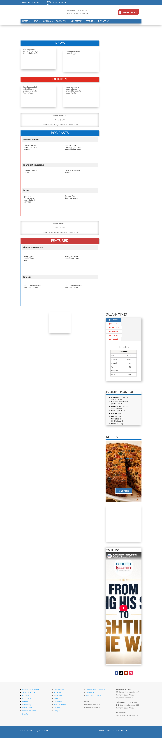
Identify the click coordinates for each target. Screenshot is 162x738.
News (35, 21)
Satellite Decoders (29, 692)
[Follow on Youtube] (126, 673)
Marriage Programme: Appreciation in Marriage (30, 199)
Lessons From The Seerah (31, 171)
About (101, 730)
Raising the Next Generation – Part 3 (73, 257)
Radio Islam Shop (29, 711)
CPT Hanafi (113, 335)
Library (57, 708)
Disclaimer (110, 730)
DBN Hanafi (114, 327)
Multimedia (76, 21)
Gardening (26, 705)
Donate (102, 21)
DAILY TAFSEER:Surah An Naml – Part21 (32, 286)
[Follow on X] (121, 673)
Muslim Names (60, 705)
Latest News (59, 689)
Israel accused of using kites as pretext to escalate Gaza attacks (30, 90)
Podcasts (61, 21)
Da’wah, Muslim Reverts (95, 689)
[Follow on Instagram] (131, 673)
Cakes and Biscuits (125, 458)
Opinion (47, 21)
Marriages (58, 695)
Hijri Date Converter (94, 695)
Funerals (57, 692)
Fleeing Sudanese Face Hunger (73, 52)
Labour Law (26, 698)
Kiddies (25, 701)
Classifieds (58, 701)
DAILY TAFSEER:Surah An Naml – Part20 (73, 286)
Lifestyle (89, 21)
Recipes (57, 711)
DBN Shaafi (113, 331)
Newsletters (59, 698)
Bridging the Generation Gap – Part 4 (31, 258)
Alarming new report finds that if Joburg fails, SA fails (31, 51)
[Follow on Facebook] (116, 673)
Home (25, 21)
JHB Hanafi (113, 320)
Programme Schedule (30, 689)
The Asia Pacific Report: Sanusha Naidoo (30, 147)
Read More (123, 490)
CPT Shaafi (113, 339)
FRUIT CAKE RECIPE (124, 452)
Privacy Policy (121, 730)
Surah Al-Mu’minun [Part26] (72, 171)
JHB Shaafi (113, 324)
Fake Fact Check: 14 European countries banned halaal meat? (73, 147)
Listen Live (90, 692)
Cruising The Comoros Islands (71, 197)
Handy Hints (27, 708)
